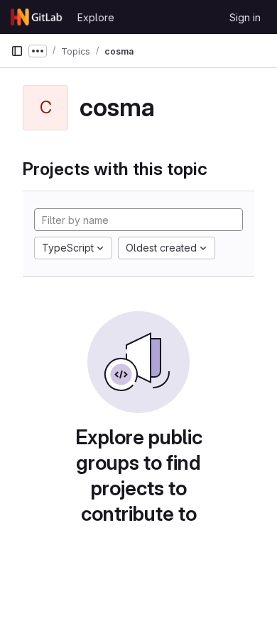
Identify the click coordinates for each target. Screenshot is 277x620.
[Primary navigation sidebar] (17, 51)
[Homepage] (37, 17)
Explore (95, 17)
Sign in (245, 17)
